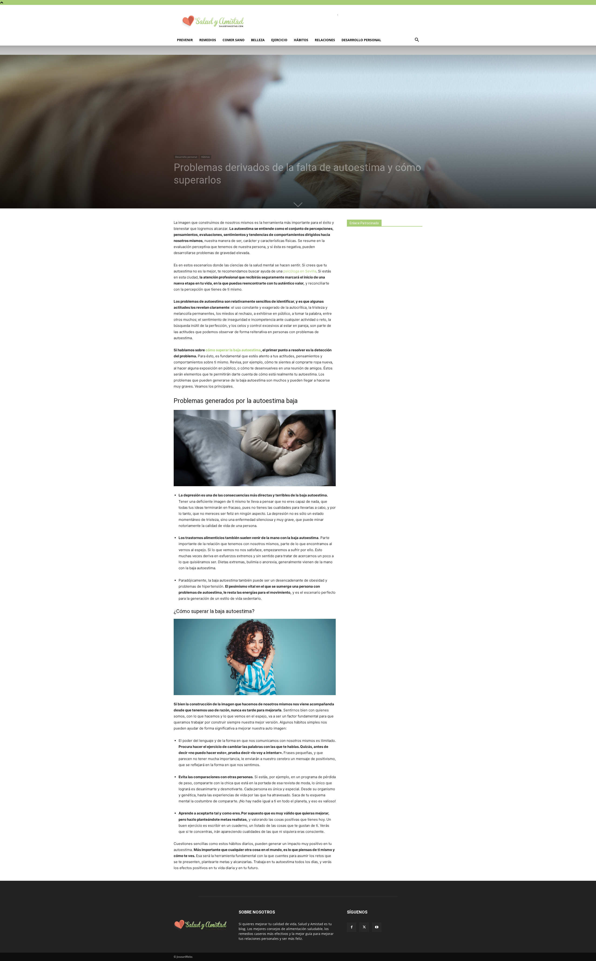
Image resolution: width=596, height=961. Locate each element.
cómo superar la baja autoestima (233, 350)
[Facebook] (351, 927)
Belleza (258, 40)
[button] (416, 40)
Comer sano (233, 40)
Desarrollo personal (361, 40)
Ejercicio (279, 40)
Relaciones (325, 40)
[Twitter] (364, 927)
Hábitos (301, 40)
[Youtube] (376, 927)
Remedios (207, 40)
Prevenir (185, 40)
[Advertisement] (382, 312)
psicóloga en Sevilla (299, 271)
